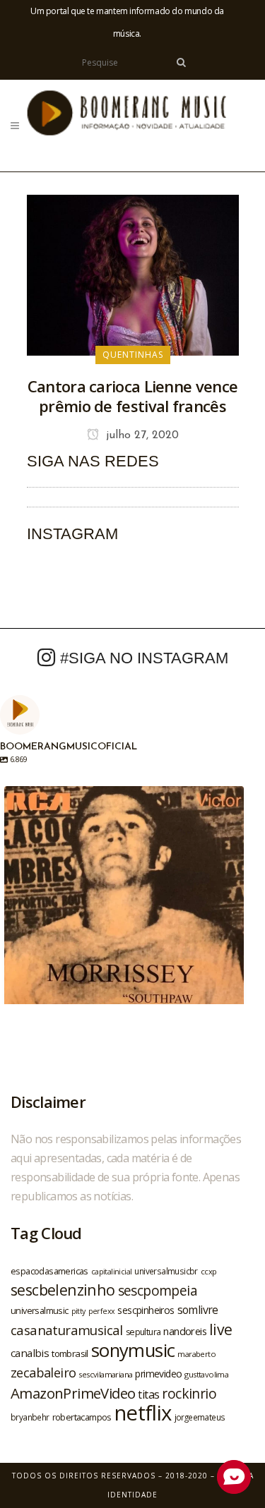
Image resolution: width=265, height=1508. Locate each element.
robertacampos (82, 1417)
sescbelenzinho (63, 1289)
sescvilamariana (105, 1374)
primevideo (158, 1373)
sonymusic (133, 1350)
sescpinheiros (145, 1310)
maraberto (196, 1354)
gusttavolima (206, 1374)
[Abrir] (124, 905)
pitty (78, 1311)
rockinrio (189, 1393)
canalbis (30, 1353)
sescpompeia (157, 1290)
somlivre (197, 1309)
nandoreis (184, 1331)
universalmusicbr (165, 1271)
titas (148, 1394)
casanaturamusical (67, 1330)
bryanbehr (30, 1417)
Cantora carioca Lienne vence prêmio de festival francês (132, 395)
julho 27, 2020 (140, 435)
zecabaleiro (43, 1372)
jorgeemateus (200, 1417)
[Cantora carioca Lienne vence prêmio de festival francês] (133, 274)
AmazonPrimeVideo (73, 1393)
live (220, 1329)
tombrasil (70, 1353)
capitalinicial (111, 1272)
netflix (143, 1413)
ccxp (209, 1271)
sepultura (143, 1332)
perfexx (101, 1311)
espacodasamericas (49, 1271)
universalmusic (40, 1310)
